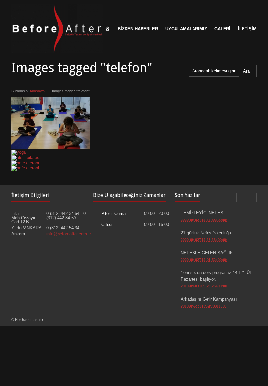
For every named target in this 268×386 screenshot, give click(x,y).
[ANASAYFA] (107, 28)
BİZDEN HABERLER (138, 28)
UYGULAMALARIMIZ (186, 28)
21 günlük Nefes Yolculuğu (206, 232)
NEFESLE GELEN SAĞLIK (207, 252)
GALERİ (222, 28)
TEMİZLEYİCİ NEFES (202, 212)
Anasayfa (37, 91)
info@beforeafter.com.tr (68, 233)
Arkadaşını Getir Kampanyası (209, 299)
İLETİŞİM (247, 28)
